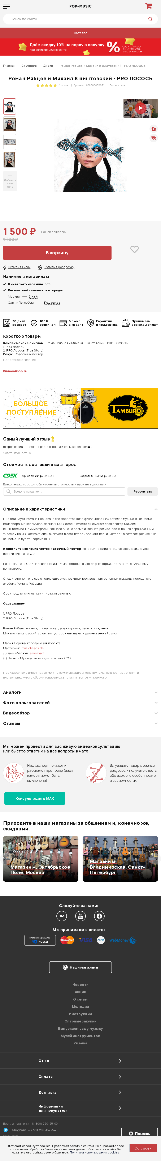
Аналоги (12, 692)
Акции (80, 992)
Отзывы (11, 723)
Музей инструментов (80, 1036)
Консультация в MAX (35, 798)
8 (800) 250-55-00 (45, 1123)
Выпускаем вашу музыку (80, 1028)
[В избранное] (135, 253)
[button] (5, 859)
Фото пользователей (26, 702)
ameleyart (37, 653)
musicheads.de (33, 648)
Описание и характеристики (34, 509)
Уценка (80, 1043)
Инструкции (80, 1014)
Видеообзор (16, 713)
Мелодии (80, 1006)
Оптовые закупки (80, 1021)
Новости (81, 984)
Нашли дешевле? (54, 232)
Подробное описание (19, 360)
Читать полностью (17, 453)
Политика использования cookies (94, 1152)
